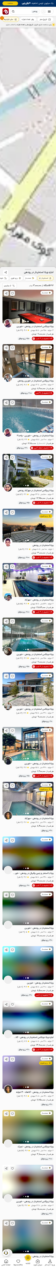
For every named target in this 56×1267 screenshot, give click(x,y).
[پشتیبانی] (5, 1252)
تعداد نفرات (26, 19)
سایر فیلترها (8, 19)
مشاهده (10, 3)
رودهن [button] (34, 11)
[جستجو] (13, 11)
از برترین (7, 285)
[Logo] (5, 11)
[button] (50, 1262)
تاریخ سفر (43, 19)
